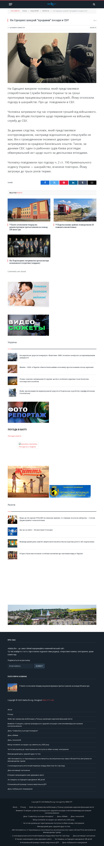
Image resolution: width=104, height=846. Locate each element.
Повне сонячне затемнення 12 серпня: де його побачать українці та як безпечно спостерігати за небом (54, 380)
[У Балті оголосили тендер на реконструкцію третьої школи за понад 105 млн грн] (29, 210)
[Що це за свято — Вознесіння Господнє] (12, 531)
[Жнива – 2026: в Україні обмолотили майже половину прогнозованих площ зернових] (12, 369)
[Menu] (10, 4)
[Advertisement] (52, 582)
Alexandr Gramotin (17, 28)
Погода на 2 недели (27, 446)
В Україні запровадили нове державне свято (26, 775)
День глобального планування (20, 789)
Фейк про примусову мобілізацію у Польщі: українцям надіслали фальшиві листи (40, 719)
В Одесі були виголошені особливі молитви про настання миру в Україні (51, 553)
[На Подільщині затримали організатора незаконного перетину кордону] (29, 246)
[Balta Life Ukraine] (52, 4)
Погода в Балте (14, 436)
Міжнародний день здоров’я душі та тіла (24, 754)
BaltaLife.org (50, 802)
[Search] (93, 4)
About (10, 709)
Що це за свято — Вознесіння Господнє (36, 530)
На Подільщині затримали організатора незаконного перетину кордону (29, 261)
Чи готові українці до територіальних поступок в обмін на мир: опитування (38, 749)
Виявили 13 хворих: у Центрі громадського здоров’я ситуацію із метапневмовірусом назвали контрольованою (53, 811)
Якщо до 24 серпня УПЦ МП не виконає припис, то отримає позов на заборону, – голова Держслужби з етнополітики (57, 519)
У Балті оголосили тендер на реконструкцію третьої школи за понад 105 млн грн (28, 227)
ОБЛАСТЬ (93, 28)
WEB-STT (68, 802)
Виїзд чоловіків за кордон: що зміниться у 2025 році (28, 744)
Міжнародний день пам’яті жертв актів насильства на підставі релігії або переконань (57, 542)
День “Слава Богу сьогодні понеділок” (23, 731)
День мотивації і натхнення (19, 770)
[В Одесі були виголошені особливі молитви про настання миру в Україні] (12, 555)
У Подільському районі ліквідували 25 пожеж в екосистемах (74, 225)
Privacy (10, 714)
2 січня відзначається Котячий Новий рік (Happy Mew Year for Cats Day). (36, 766)
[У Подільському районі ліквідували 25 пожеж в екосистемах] (75, 210)
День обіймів (13, 735)
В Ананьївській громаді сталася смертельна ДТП (27, 784)
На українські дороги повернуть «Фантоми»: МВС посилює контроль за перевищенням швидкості (57, 356)
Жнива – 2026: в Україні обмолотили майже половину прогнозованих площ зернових (57, 367)
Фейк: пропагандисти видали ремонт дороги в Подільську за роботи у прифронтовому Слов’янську (57, 392)
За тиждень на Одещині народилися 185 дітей (26, 779)
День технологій (14, 740)
